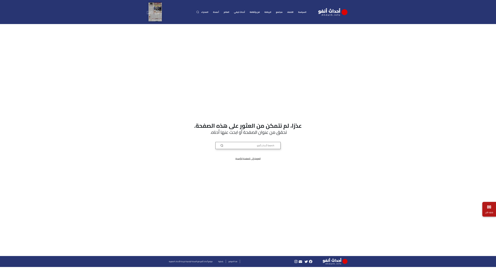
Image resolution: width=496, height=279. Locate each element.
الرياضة (267, 12)
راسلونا (220, 261)
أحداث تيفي (239, 12)
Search (221, 145)
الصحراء (204, 12)
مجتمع (279, 12)
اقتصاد (290, 12)
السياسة (302, 12)
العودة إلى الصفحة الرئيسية (248, 158)
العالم (226, 12)
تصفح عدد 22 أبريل (154, 12)
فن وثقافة (255, 12)
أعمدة (216, 12)
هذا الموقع (232, 261)
